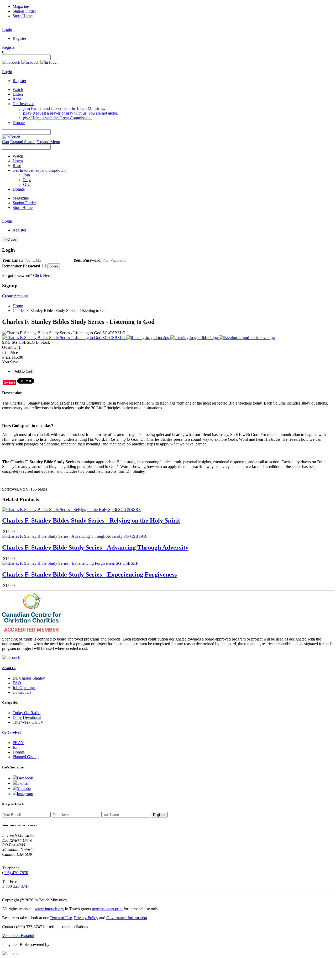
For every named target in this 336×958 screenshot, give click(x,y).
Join (26, 175)
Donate (19, 752)
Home (18, 306)
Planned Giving (26, 757)
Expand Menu (48, 141)
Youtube (24, 788)
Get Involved (11, 732)
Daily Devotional (27, 717)
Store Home (23, 16)
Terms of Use (61, 918)
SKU (6, 342)
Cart (5, 141)
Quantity (9, 347)
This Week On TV (28, 722)
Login (7, 29)
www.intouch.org (49, 909)
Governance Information (126, 918)
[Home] (30, 62)
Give (27, 184)
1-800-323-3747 (15, 886)
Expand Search (22, 141)
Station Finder (24, 11)
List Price (10, 352)
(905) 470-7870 (15, 872)
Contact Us (22, 692)
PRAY (18, 742)
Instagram (25, 794)
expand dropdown (50, 170)
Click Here (42, 275)
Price (6, 357)
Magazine (21, 6)
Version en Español (18, 935)
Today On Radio (26, 713)
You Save (10, 362)
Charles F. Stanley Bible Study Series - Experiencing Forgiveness (89, 574)
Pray (27, 179)
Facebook (25, 778)
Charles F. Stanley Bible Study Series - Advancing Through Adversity (95, 547)
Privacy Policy (86, 918)
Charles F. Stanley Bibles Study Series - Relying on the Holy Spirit (91, 520)
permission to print (107, 909)
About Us (8, 668)
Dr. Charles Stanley (29, 678)
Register (19, 38)
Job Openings (24, 687)
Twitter (23, 783)
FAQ (17, 683)
